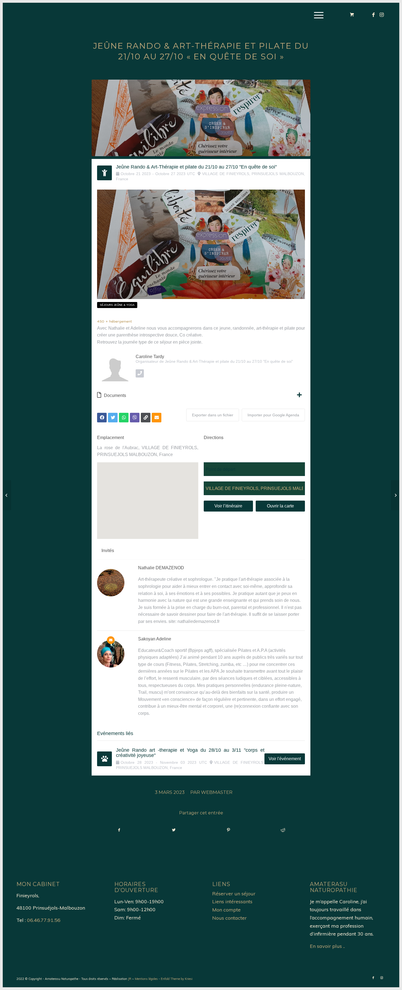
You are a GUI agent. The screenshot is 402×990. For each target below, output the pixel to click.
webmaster (216, 792)
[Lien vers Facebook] (373, 15)
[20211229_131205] (201, 118)
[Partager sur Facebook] (119, 830)
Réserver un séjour (233, 893)
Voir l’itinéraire (228, 506)
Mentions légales (146, 979)
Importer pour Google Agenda (273, 415)
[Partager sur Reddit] (283, 830)
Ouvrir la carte (280, 506)
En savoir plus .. (327, 946)
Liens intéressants (232, 901)
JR (129, 979)
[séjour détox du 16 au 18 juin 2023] (395, 495)
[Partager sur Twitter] (174, 830)
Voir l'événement (285, 758)
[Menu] (317, 15)
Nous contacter (229, 918)
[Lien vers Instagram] (381, 15)
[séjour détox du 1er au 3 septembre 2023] (7, 495)
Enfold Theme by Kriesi (177, 979)
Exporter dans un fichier (212, 415)
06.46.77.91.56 (43, 920)
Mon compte (226, 910)
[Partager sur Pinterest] (228, 830)
